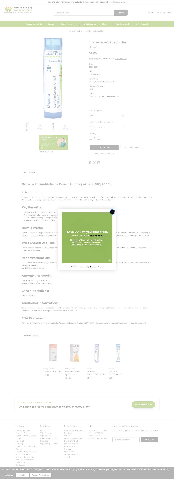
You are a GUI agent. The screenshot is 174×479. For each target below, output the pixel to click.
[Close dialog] (112, 212)
